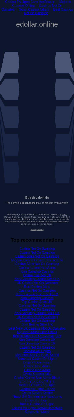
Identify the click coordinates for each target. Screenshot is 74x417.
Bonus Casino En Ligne (37, 404)
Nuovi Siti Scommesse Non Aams (37, 396)
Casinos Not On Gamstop (37, 290)
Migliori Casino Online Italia (37, 332)
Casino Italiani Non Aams (37, 267)
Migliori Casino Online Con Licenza (37, 260)
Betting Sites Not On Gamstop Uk (37, 335)
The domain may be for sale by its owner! (37, 202)
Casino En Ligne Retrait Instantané (37, 408)
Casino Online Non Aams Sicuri (37, 377)
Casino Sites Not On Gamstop (37, 256)
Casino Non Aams (37, 366)
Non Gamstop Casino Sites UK (37, 279)
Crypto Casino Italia (37, 373)
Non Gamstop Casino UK (37, 339)
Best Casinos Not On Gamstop (48, 11)
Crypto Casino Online (37, 392)
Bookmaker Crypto (37, 351)
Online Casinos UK (37, 275)
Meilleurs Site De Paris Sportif (37, 354)
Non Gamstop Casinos (37, 271)
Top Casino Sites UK (37, 301)
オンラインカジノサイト (37, 381)
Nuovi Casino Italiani (34, 9)
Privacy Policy (37, 229)
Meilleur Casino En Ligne (37, 385)
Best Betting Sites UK (37, 324)
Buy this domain (37, 197)
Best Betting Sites (37, 286)
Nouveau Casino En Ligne (37, 358)
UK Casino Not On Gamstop (37, 283)
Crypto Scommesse (37, 362)
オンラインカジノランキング (37, 294)
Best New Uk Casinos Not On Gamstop (37, 328)
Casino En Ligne (37, 400)
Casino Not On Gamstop (37, 248)
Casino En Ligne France (37, 389)
